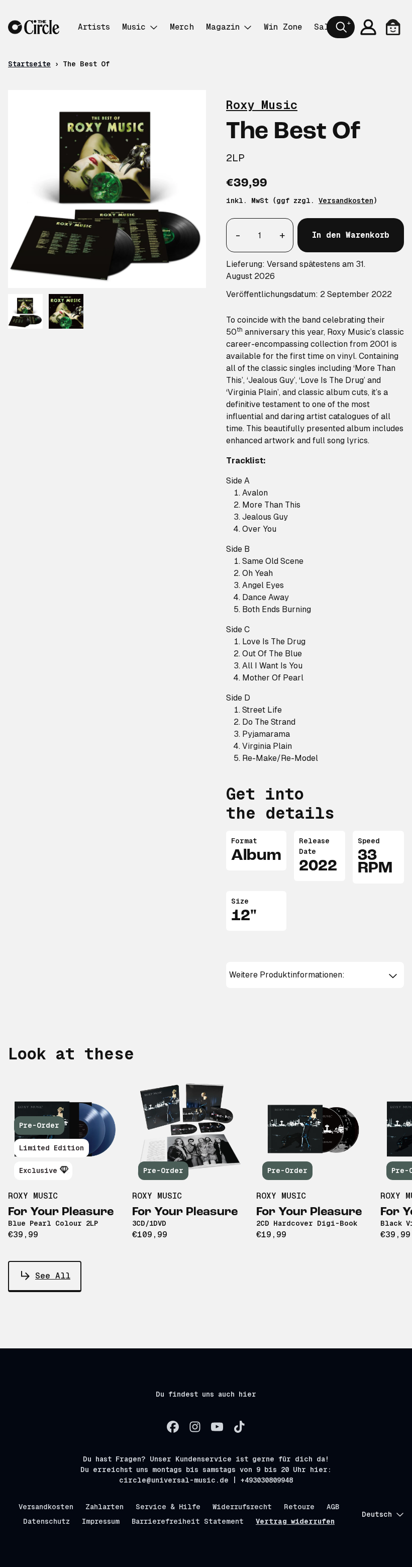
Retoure (299, 1507)
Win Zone (283, 27)
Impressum (101, 1521)
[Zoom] (107, 189)
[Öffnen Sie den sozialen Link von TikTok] (239, 1427)
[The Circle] (33, 27)
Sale (324, 27)
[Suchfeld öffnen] (341, 27)
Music (134, 27)
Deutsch (377, 1514)
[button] (314, 975)
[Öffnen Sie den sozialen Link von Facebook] (173, 1427)
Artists (94, 27)
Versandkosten (346, 201)
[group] (25, 311)
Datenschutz (46, 1521)
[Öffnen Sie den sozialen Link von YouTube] (217, 1427)
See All (52, 1276)
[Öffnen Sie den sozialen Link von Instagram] (195, 1427)
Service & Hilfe (168, 1507)
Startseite (29, 64)
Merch (182, 27)
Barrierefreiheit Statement (188, 1521)
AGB (333, 1507)
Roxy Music (261, 105)
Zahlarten (104, 1507)
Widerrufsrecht (242, 1507)
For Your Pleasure (61, 1212)
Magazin (223, 27)
